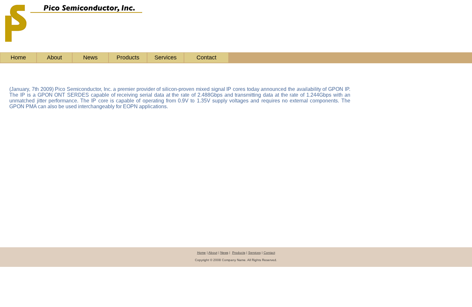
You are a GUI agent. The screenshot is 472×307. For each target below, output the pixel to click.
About (54, 57)
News (90, 57)
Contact (206, 57)
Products (128, 57)
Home (18, 57)
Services (165, 57)
